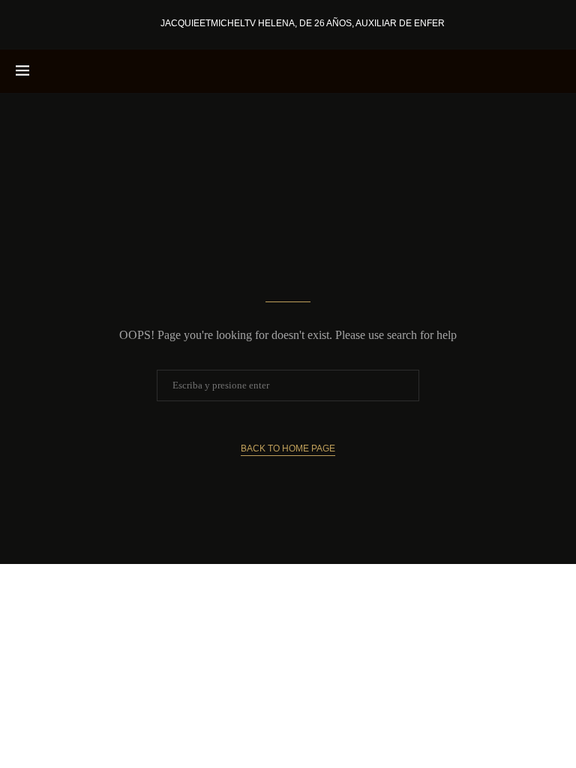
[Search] (552, 71)
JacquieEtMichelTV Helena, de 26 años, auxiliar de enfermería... (320, 23)
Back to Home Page (288, 448)
